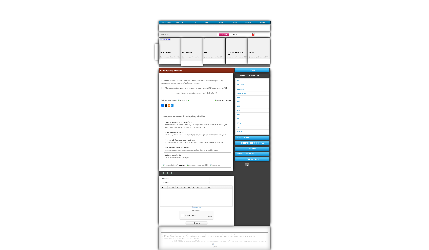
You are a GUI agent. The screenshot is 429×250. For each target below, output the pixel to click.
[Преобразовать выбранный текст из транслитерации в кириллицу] (205, 187)
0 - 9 (162, 26)
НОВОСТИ (179, 22)
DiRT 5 (206, 53)
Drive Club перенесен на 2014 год (177, 147)
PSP (238, 110)
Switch (239, 132)
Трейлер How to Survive (173, 155)
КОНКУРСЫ (248, 22)
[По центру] (181, 187)
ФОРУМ (262, 22)
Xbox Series (241, 93)
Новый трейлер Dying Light (174, 132)
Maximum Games (166, 241)
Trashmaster (181, 165)
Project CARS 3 (254, 53)
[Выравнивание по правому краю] (185, 187)
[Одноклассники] (169, 105)
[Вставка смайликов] (189, 187)
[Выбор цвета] (193, 187)
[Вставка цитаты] (201, 187)
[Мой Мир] (172, 105)
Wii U (239, 123)
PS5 (238, 106)
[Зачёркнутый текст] (173, 187)
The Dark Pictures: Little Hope (235, 54)
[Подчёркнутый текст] (169, 187)
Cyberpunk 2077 (187, 53)
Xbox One (240, 89)
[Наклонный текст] (166, 187)
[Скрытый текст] (198, 187)
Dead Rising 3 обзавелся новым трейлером (180, 140)
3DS (238, 127)
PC (238, 81)
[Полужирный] (162, 187)
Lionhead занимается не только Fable (178, 122)
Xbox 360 (240, 85)
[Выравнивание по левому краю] (177, 187)
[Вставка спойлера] (209, 187)
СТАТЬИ (193, 22)
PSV (238, 115)
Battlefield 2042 (165, 53)
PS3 (238, 98)
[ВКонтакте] (162, 105)
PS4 (225, 88)
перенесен (183, 88)
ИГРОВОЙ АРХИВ (166, 22)
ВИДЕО (207, 22)
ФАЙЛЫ (235, 22)
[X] (166, 105)
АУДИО (221, 22)
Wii (238, 119)
